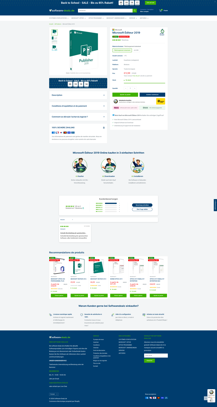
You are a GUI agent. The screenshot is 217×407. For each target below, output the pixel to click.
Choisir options (59, 295)
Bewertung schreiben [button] (142, 205)
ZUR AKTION (150, 2)
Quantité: (115, 88)
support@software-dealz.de (58, 382)
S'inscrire (149, 360)
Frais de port (136, 76)
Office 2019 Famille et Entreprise (137, 280)
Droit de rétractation (99, 350)
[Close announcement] (215, 2)
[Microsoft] (138, 30)
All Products (58, 24)
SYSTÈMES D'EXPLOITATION (58, 18)
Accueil (51, 24)
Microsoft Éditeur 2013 (98, 279)
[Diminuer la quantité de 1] (125, 88)
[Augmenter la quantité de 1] (134, 88)
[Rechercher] (135, 10)
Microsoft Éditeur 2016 (78, 279)
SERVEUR (132, 18)
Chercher (95, 348)
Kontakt (95, 366)
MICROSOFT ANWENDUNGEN (115, 18)
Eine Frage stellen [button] (142, 209)
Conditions (96, 345)
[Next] (167, 277)
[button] (116, 40)
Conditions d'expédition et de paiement (101, 357)
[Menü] (214, 390)
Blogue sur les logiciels (100, 360)
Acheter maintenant (152, 94)
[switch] (211, 401)
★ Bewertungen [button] (215, 205)
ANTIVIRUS (143, 18)
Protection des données (100, 353)
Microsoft (54, 276)
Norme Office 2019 (116, 279)
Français (52, 394)
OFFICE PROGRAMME (95, 18)
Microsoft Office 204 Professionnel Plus (58, 280)
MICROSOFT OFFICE (77, 18)
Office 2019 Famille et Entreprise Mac (157, 280)
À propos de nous (98, 339)
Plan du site (96, 363)
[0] (160, 11)
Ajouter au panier (125, 94)
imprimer (96, 342)
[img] (64, 226)
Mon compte (144, 11)
